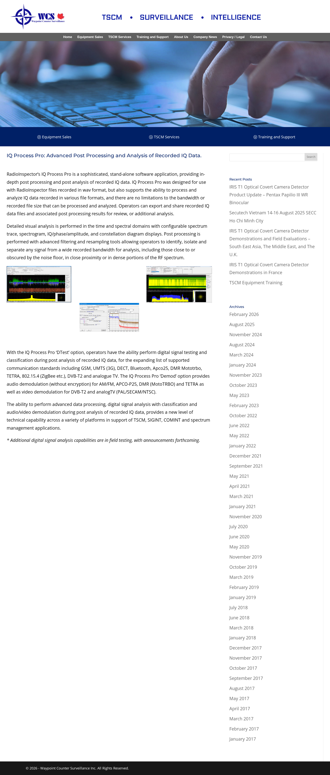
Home (67, 37)
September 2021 (246, 466)
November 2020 (245, 516)
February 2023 (244, 405)
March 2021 (241, 496)
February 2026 (244, 314)
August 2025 (242, 324)
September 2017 (246, 678)
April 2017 (239, 708)
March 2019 (241, 577)
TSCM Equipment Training (255, 282)
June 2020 (239, 537)
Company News (205, 37)
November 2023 (245, 375)
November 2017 (245, 658)
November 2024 (245, 334)
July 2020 (238, 526)
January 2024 (242, 365)
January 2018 (242, 638)
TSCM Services (119, 37)
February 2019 (244, 587)
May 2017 (239, 698)
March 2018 (241, 628)
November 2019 (245, 557)
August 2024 (242, 345)
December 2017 (245, 648)
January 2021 (242, 506)
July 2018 (238, 607)
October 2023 (243, 385)
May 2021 (239, 476)
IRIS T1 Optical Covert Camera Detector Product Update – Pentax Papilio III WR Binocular (269, 195)
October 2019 (243, 567)
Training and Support (153, 37)
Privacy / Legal (233, 37)
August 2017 (242, 688)
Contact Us (258, 37)
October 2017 (243, 668)
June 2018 (239, 618)
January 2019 (242, 597)
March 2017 (241, 719)
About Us (181, 37)
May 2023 (239, 395)
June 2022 (239, 425)
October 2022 (243, 415)
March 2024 (241, 355)
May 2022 (239, 435)
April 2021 (239, 486)
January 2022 (242, 446)
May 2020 (239, 547)
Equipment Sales (90, 37)
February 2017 (244, 729)
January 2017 (242, 739)
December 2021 (245, 456)
